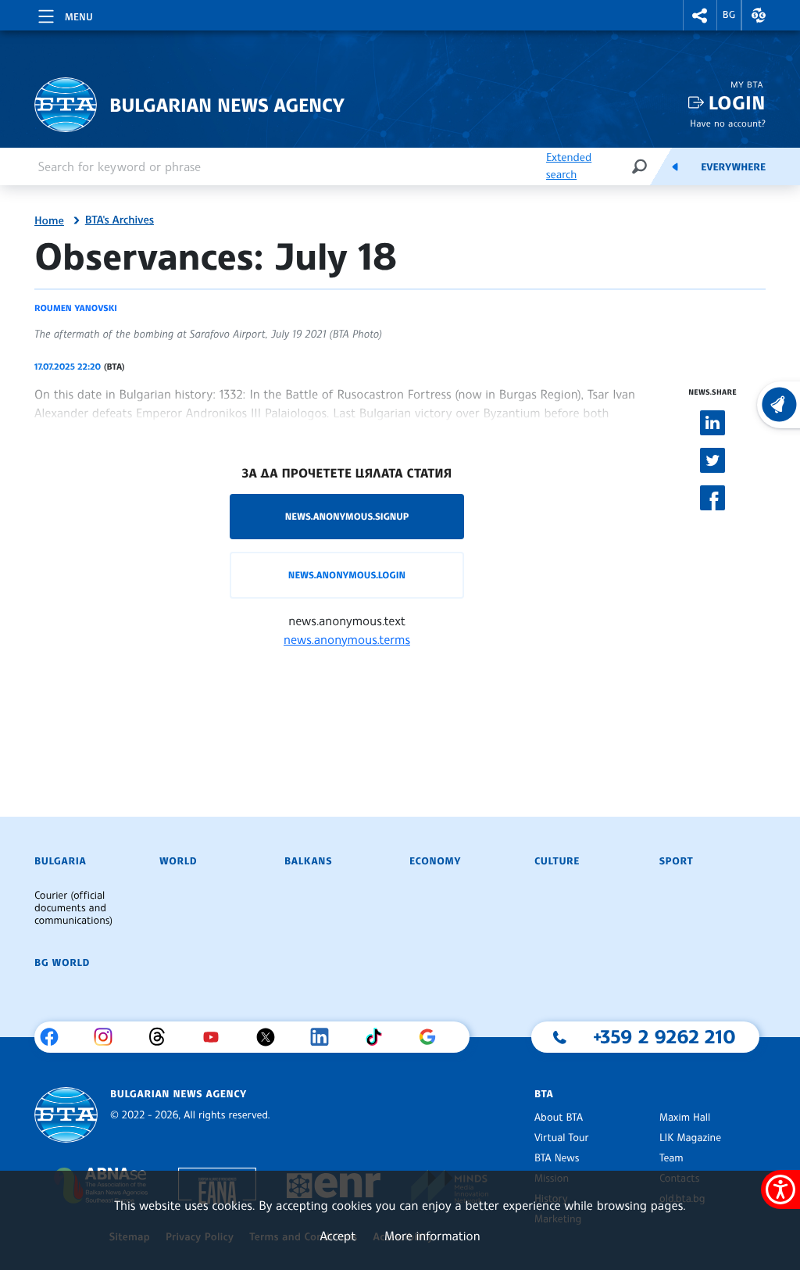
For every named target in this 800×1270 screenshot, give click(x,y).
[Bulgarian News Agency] (66, 1115)
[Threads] (163, 1037)
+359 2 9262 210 (664, 1036)
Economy (435, 861)
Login (737, 102)
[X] (271, 1037)
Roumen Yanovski (75, 307)
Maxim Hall (684, 1117)
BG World (62, 963)
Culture (557, 861)
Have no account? (728, 123)
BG (729, 15)
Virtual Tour (561, 1138)
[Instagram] (109, 1037)
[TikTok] (379, 1037)
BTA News (556, 1158)
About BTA (558, 1117)
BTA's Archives (119, 220)
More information (432, 1235)
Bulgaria (60, 861)
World (178, 861)
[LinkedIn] (325, 1037)
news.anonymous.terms (347, 639)
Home (49, 221)
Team (671, 1158)
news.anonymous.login (346, 575)
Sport (676, 861)
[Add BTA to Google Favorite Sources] (433, 1037)
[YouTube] (217, 1037)
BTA (543, 1094)
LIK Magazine (690, 1138)
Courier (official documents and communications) (73, 908)
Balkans (308, 861)
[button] (700, 15)
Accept (337, 1235)
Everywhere (733, 167)
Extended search (568, 166)
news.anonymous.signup (347, 516)
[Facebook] (55, 1037)
